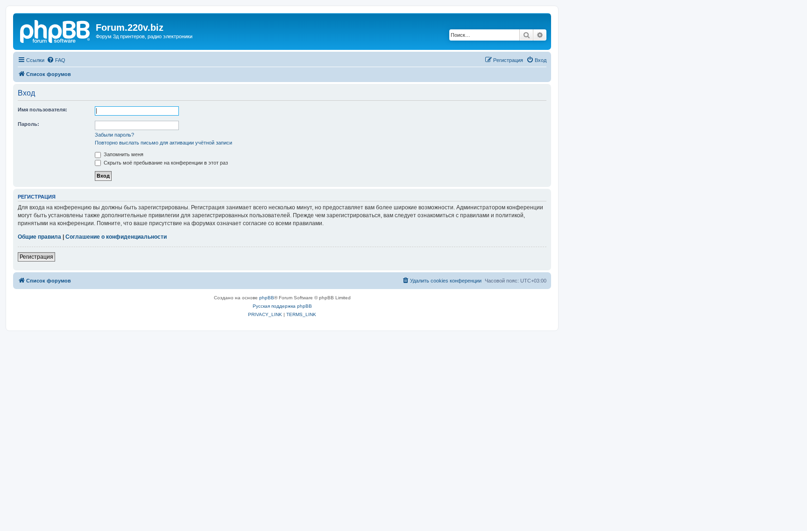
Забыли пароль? (114, 135)
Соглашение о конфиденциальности (116, 237)
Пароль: (28, 124)
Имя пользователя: (42, 109)
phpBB (266, 297)
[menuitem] (56, 60)
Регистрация (36, 257)
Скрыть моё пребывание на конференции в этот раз (165, 163)
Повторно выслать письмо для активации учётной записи (163, 142)
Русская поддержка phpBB (282, 306)
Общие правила (39, 237)
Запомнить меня (122, 154)
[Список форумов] (55, 30)
